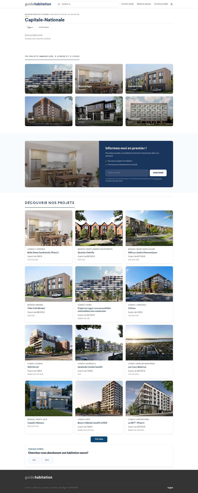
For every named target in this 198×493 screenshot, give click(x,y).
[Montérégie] (99, 79)
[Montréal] (48, 79)
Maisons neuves (144, 4)
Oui (34, 460)
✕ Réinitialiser (44, 27)
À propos (46, 488)
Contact (28, 488)
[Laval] (48, 111)
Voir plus (99, 439)
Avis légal (62, 488)
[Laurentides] (149, 79)
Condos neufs (127, 4)
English (170, 488)
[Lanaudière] (99, 111)
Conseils (54, 488)
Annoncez (37, 488)
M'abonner (158, 173)
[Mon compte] (171, 4)
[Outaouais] (149, 111)
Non (47, 460)
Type (30, 27)
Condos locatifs (161, 4)
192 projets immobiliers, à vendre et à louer (52, 56)
